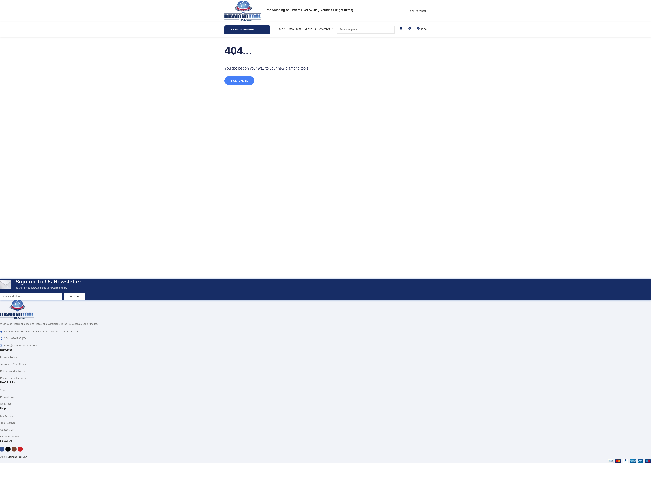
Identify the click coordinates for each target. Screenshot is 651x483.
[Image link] (17, 309)
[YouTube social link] (20, 449)
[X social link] (8, 449)
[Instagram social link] (14, 449)
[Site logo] (242, 11)
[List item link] (325, 357)
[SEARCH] (391, 30)
